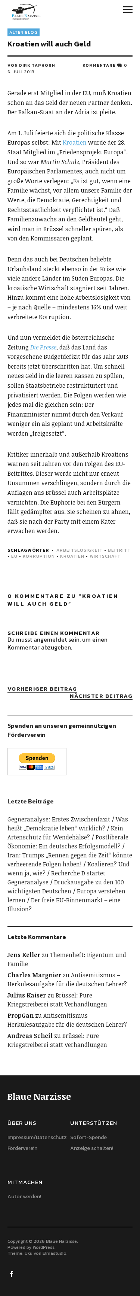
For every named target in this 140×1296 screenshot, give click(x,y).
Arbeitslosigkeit (79, 550)
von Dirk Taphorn (31, 65)
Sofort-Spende (88, 1137)
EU (14, 556)
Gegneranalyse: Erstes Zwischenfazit (58, 819)
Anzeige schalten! (91, 1148)
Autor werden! (24, 1196)
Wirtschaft (105, 556)
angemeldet (50, 639)
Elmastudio (54, 1253)
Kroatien (75, 142)
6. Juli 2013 (21, 72)
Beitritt (119, 550)
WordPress (43, 1247)
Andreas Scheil (30, 1036)
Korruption (39, 556)
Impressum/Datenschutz (37, 1137)
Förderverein (22, 1148)
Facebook (12, 1273)
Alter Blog (23, 32)
